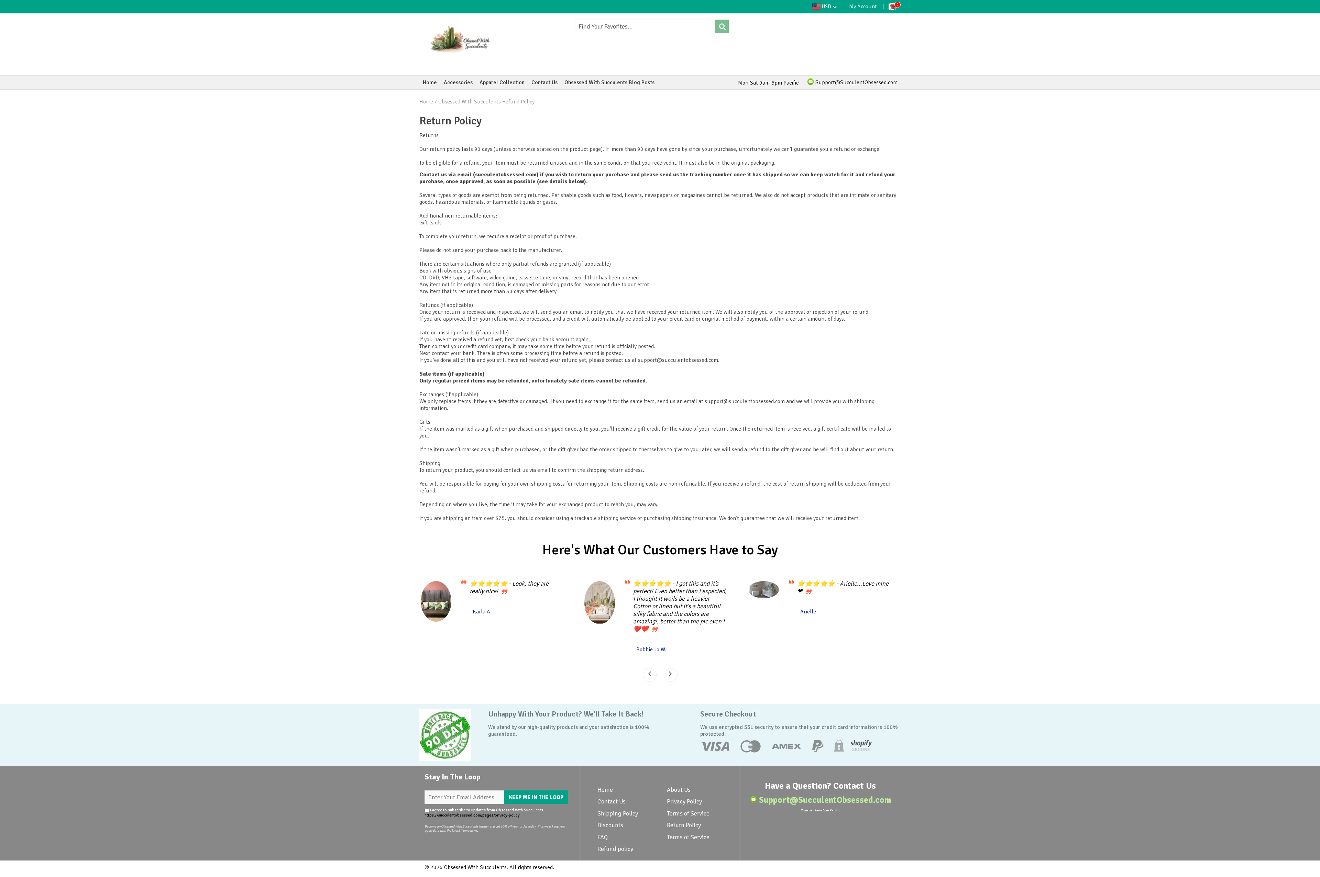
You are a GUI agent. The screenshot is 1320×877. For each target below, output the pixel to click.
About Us (679, 789)
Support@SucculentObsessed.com (856, 82)
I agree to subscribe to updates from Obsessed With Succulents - (485, 813)
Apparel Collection (502, 82)
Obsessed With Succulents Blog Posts (609, 82)
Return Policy (684, 825)
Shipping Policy (617, 813)
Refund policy (615, 849)
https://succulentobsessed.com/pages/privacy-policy (472, 815)
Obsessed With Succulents (475, 867)
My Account (863, 6)
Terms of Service (688, 813)
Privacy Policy (684, 801)
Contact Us (544, 82)
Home (430, 82)
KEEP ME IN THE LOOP (536, 797)
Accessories (458, 82)
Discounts (610, 825)
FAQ (602, 837)
